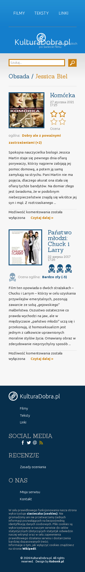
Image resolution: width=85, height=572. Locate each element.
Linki (63, 13)
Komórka (62, 95)
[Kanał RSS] (41, 442)
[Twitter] (29, 442)
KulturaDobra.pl (42, 42)
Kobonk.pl (56, 561)
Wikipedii (29, 548)
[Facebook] (22, 442)
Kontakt (26, 499)
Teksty (41, 13)
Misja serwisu (30, 492)
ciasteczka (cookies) (42, 513)
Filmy (19, 13)
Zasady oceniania (33, 467)
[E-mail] (35, 442)
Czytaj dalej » (42, 218)
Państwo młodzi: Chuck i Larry (60, 241)
